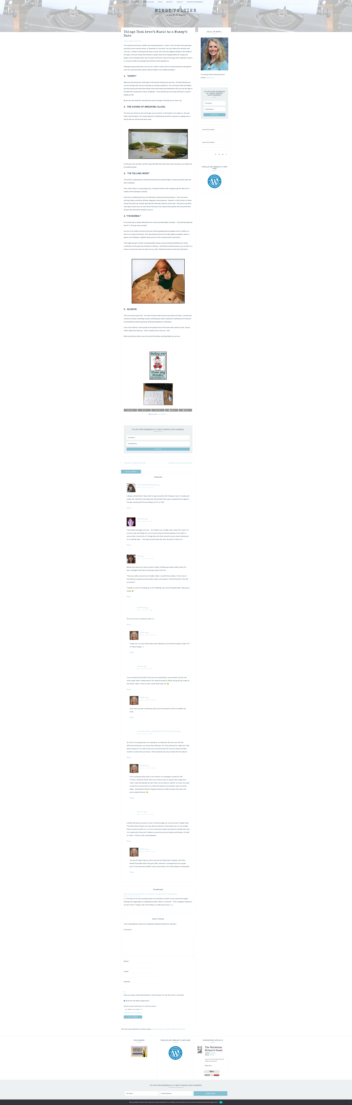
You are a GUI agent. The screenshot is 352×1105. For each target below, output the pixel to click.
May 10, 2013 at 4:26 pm (145, 487)
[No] (350, 1102)
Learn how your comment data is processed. (168, 1029)
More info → (209, 1065)
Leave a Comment (131, 471)
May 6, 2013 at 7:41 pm (147, 851)
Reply (129, 508)
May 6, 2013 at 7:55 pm (144, 668)
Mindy (143, 632)
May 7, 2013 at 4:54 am (144, 610)
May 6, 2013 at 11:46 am (145, 814)
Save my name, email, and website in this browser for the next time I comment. (154, 995)
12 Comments (162, 414)
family (126, 41)
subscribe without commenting (132, 1012)
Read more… (210, 77)
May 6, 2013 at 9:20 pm (147, 700)
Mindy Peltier (176, 11)
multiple (213, 1053)
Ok (221, 1102)
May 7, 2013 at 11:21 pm (145, 558)
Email (126, 971)
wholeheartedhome (147, 485)
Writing (212, 1055)
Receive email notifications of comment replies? (140, 1006)
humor (131, 41)
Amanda (141, 519)
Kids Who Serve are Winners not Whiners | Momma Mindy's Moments (149, 894)
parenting (138, 41)
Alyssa (140, 812)
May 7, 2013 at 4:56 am (147, 635)
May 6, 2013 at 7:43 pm (147, 768)
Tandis (140, 666)
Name (126, 961)
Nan (139, 556)
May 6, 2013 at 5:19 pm (144, 733)
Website (127, 982)
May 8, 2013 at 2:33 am (144, 521)
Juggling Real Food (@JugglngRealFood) (157, 731)
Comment (128, 930)
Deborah (141, 607)
